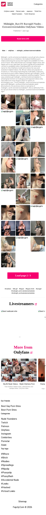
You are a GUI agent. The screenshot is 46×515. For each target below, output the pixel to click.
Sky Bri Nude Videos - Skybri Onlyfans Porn (19, 384)
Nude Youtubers (9, 418)
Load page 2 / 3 (23, 275)
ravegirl (39, 289)
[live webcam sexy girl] (19, 321)
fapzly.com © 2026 (22, 507)
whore (6, 454)
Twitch (4, 422)
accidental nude (11, 480)
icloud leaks (9, 491)
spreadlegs (8, 465)
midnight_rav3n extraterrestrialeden (23, 291)
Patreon (5, 426)
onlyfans (8, 289)
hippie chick (30, 289)
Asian (3, 445)
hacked (6, 487)
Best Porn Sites (9, 409)
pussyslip (7, 472)
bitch (5, 457)
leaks (5, 483)
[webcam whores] (19, 337)
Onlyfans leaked (9, 11)
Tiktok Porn (37, 11)
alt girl (16, 289)
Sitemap (22, 501)
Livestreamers (21, 303)
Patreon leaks (20, 11)
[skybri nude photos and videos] (19, 370)
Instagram (6, 433)
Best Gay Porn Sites (11, 406)
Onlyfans (21, 352)
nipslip (6, 468)
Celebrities (6, 437)
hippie (22, 289)
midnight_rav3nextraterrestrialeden (23, 293)
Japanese (29, 11)
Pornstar (5, 441)
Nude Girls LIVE (23, 39)
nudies (6, 461)
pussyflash (8, 476)
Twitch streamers (29, 14)
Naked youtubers (17, 14)
